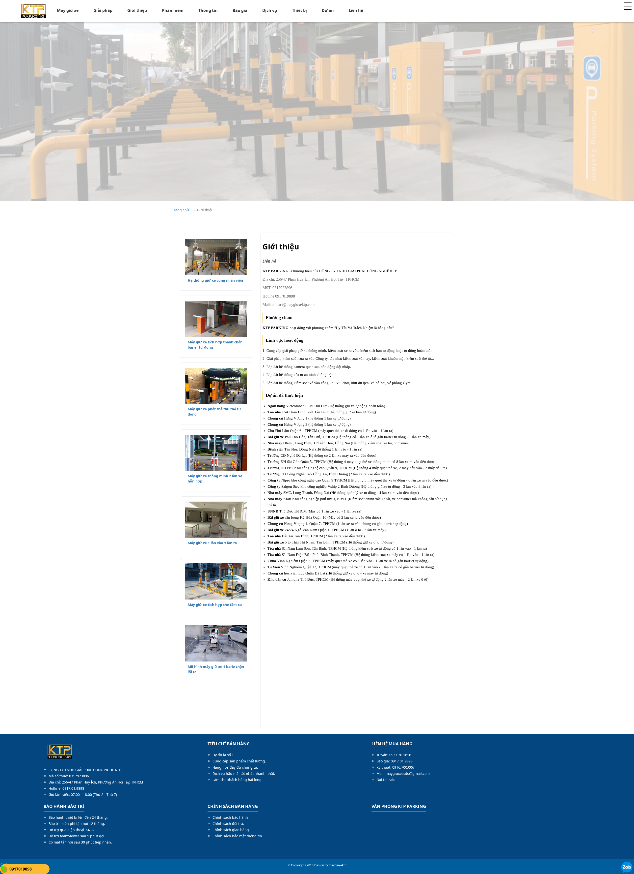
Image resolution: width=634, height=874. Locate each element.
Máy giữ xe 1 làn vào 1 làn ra (212, 543)
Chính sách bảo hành (230, 817)
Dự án (328, 10)
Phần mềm (173, 10)
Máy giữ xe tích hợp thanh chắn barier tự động (215, 345)
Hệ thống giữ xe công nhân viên (215, 280)
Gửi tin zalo (385, 779)
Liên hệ (356, 10)
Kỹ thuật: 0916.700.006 (395, 767)
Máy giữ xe (68, 10)
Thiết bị (299, 10)
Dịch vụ (269, 10)
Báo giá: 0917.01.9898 (394, 761)
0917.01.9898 (73, 788)
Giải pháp (102, 10)
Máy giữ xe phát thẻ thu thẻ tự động (214, 412)
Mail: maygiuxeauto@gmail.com (403, 773)
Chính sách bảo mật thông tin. (237, 836)
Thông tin (208, 10)
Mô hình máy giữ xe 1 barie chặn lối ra (216, 669)
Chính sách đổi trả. (228, 823)
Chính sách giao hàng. (231, 829)
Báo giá (240, 10)
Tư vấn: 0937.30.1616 (393, 755)
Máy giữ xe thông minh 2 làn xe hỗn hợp (215, 478)
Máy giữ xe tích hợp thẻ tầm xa (215, 604)
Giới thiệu (137, 10)
